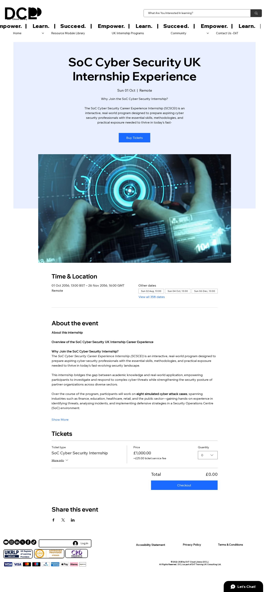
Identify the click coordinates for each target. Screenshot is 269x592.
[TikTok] (33, 542)
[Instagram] (11, 542)
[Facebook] (28, 542)
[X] (22, 542)
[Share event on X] (63, 520)
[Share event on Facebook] (53, 520)
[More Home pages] (43, 33)
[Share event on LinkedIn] (73, 520)
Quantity (203, 447)
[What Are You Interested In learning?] (256, 13)
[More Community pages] (208, 33)
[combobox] (208, 455)
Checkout (184, 485)
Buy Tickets (134, 138)
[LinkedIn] (17, 542)
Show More (60, 419)
